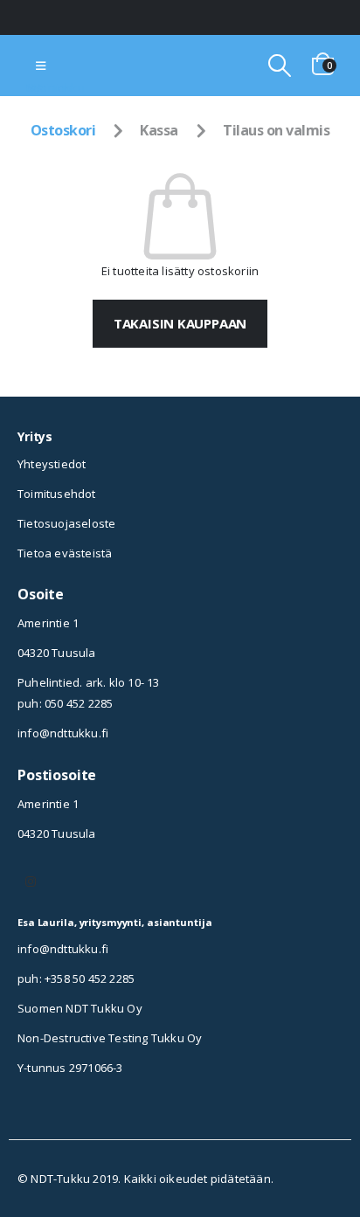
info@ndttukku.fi (62, 733)
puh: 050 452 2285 (65, 703)
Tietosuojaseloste (66, 523)
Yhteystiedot (51, 464)
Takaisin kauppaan (180, 323)
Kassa (159, 130)
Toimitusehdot (56, 493)
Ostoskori (63, 130)
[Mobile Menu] (40, 65)
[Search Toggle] (279, 65)
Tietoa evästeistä (64, 553)
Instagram (30, 881)
